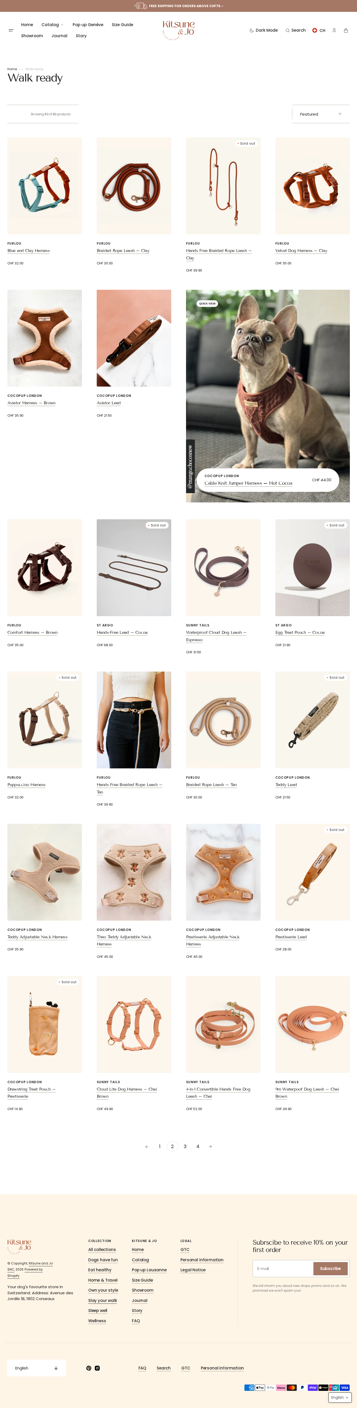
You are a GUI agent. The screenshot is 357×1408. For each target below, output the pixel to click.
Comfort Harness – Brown (32, 632)
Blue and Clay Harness (28, 250)
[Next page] (210, 1146)
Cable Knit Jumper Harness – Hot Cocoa (248, 483)
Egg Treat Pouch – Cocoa (300, 632)
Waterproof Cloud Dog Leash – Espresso (216, 636)
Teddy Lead (286, 784)
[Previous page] (147, 1146)
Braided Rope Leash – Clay (123, 250)
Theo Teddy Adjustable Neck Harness (124, 940)
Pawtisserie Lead (291, 936)
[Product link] (44, 201)
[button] (296, 30)
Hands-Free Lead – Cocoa (122, 632)
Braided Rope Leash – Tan (211, 784)
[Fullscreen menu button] (11, 30)
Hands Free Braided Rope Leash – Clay (219, 254)
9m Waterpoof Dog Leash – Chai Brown (307, 1093)
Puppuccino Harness (26, 784)
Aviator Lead (109, 402)
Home (12, 69)
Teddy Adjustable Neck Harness (37, 936)
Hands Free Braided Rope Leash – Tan (130, 788)
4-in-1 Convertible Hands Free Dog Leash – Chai (218, 1093)
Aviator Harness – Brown (31, 402)
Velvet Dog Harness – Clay (301, 250)
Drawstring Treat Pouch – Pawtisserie (31, 1093)
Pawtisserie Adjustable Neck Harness (213, 940)
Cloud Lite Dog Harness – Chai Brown (127, 1093)
